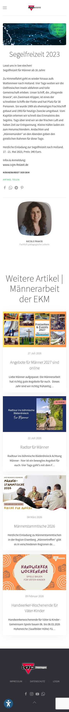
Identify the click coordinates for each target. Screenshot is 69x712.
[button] (5, 7)
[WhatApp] (10, 187)
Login (56, 681)
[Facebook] (5, 187)
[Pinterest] (22, 187)
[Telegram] (16, 187)
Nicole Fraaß (34, 241)
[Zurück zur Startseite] (34, 7)
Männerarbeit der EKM (16, 172)
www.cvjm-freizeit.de (15, 165)
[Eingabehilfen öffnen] (8, 703)
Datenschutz (37, 681)
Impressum (16, 681)
